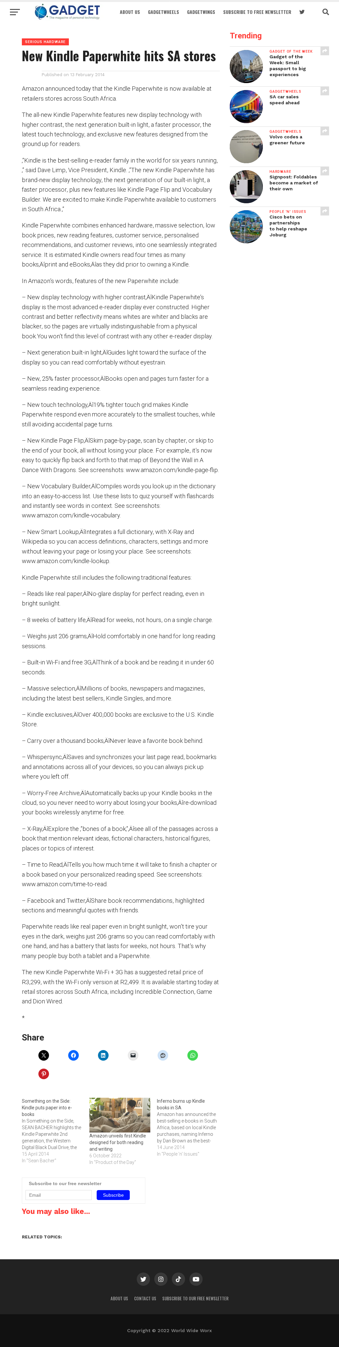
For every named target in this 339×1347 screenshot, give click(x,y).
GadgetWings (201, 11)
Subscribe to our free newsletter (195, 1298)
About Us (130, 11)
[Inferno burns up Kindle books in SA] (190, 1127)
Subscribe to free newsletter (257, 11)
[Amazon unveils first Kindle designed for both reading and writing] (119, 1115)
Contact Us (145, 1298)
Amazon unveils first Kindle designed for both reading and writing (117, 1142)
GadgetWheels (163, 11)
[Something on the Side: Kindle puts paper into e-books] (55, 1131)
